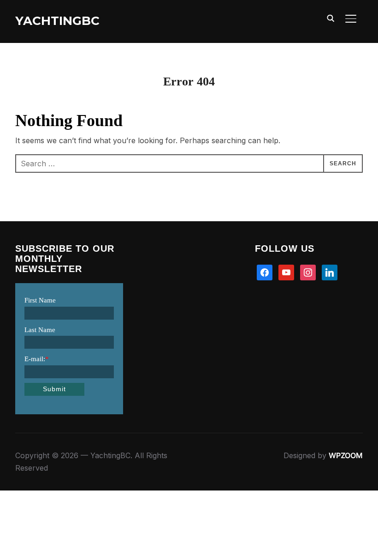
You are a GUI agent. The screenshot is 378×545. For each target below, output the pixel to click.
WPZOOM (346, 455)
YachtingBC (57, 20)
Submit (54, 389)
